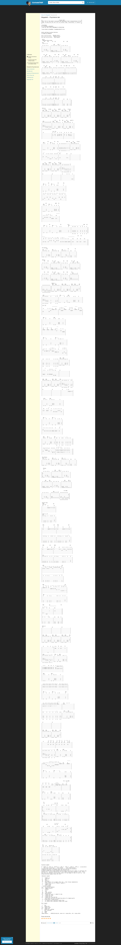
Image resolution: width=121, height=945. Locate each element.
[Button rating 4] (48, 918)
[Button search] (82, 2)
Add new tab (91, 2)
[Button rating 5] (50, 918)
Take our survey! (7, 941)
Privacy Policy (82, 943)
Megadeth (48, 14)
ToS (86, 943)
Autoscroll (44, 922)
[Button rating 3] (46, 918)
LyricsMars (76, 943)
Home (42, 14)
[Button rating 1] (42, 918)
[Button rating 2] (44, 918)
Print (93, 922)
